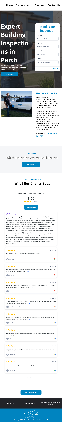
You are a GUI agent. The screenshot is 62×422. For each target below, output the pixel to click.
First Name (40, 35)
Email (39, 58)
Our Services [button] (23, 5)
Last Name (40, 43)
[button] (55, 69)
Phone (39, 51)
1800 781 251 (31, 403)
